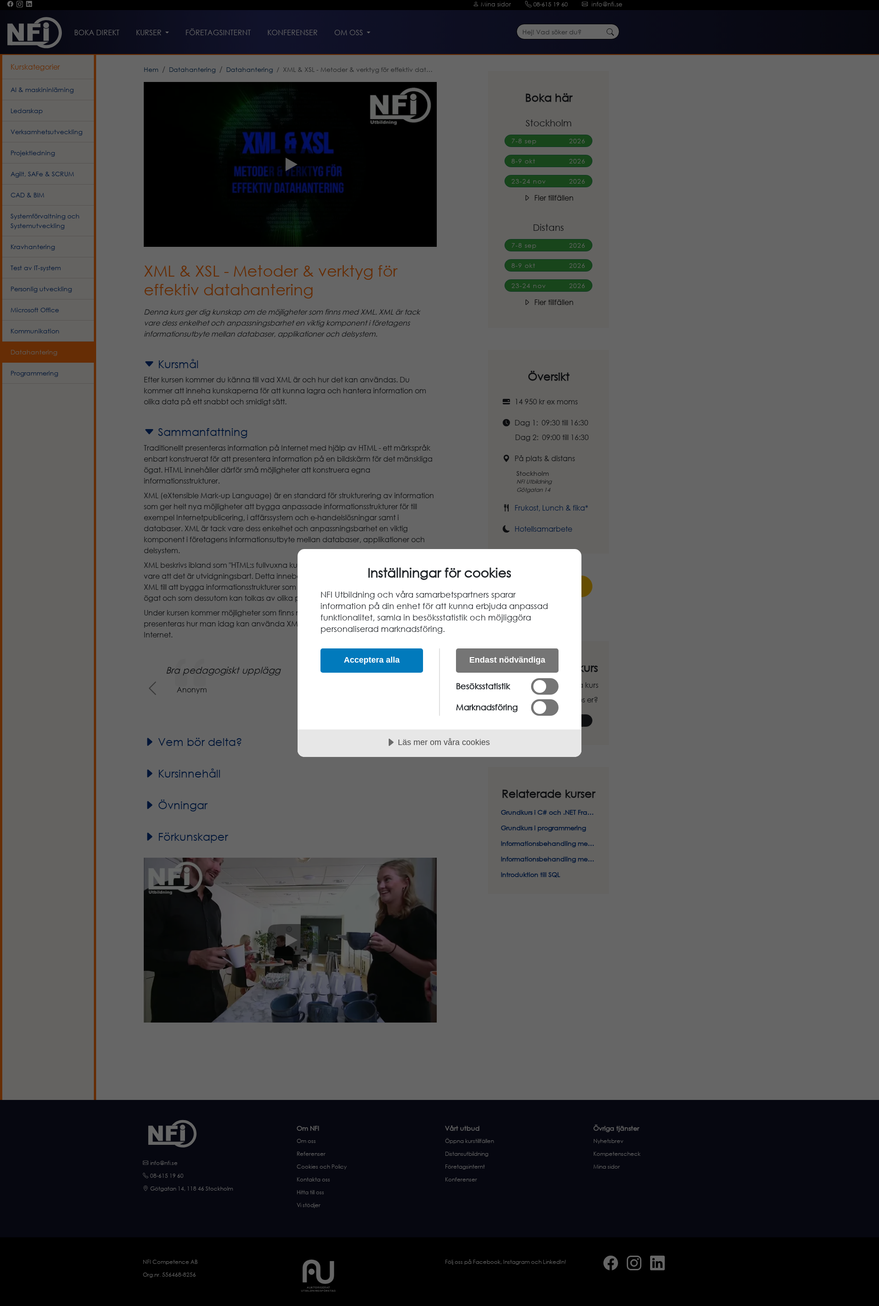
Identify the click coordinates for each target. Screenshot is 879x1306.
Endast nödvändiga (507, 659)
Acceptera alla (372, 659)
